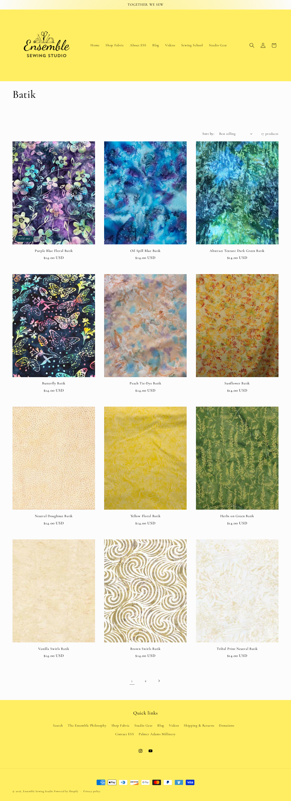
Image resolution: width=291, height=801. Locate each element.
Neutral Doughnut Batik (54, 516)
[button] (251, 45)
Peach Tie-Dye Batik (145, 383)
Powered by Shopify (66, 791)
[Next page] (158, 681)
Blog (160, 725)
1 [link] (132, 680)
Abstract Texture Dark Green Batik (237, 251)
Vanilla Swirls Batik (53, 649)
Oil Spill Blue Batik (145, 251)
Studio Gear (143, 725)
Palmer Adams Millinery (157, 734)
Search (58, 725)
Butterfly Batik (53, 383)
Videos (174, 725)
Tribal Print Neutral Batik (237, 649)
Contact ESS (124, 734)
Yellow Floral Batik (145, 516)
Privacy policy (91, 791)
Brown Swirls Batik (145, 649)
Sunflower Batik (237, 383)
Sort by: (208, 134)
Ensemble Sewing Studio (38, 791)
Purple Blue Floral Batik (54, 251)
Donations (226, 725)
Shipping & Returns (199, 725)
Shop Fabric (120, 725)
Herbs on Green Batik (237, 516)
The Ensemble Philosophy (87, 725)
